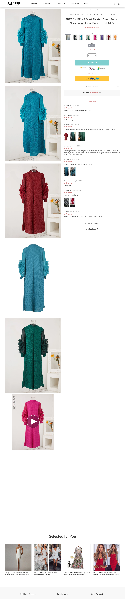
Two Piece (46, 4)
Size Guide (92, 50)
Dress (98, 10)
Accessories (60, 4)
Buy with (87, 79)
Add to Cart (92, 62)
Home (85, 10)
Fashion (34, 4)
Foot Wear (75, 4)
